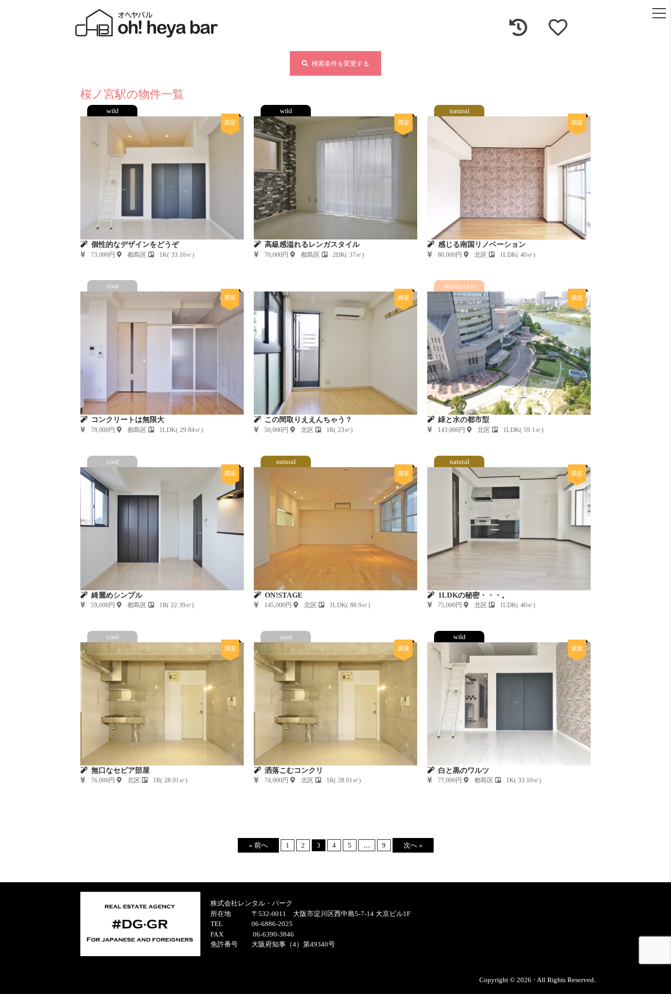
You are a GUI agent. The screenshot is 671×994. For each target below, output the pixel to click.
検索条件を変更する (338, 63)
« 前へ (258, 845)
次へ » (413, 845)
